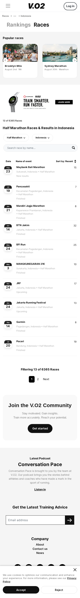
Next (46, 379)
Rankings (19, 25)
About (40, 544)
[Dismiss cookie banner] (75, 569)
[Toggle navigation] (8, 5)
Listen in (40, 489)
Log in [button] (70, 6)
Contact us (40, 549)
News (40, 553)
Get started (40, 428)
